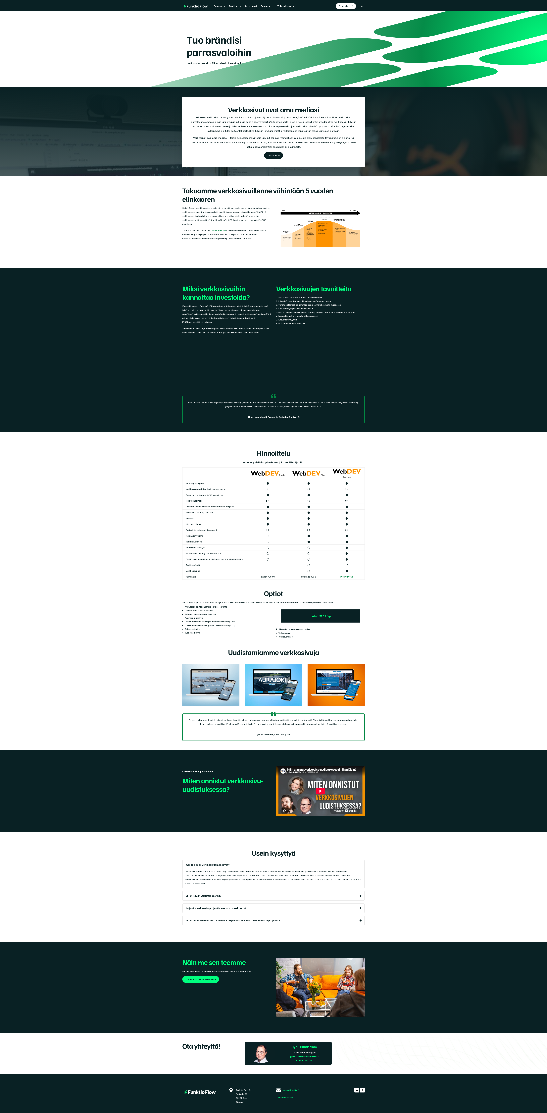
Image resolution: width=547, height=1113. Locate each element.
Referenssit (251, 6)
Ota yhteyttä (346, 6)
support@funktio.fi (291, 1090)
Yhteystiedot (284, 6)
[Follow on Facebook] (362, 1090)
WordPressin (219, 230)
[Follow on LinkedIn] (356, 1090)
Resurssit (266, 6)
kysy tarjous (346, 576)
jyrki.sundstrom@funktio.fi (304, 1056)
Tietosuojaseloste (284, 1097)
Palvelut (218, 6)
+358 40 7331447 (305, 1060)
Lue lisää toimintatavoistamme (201, 979)
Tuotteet (234, 6)
